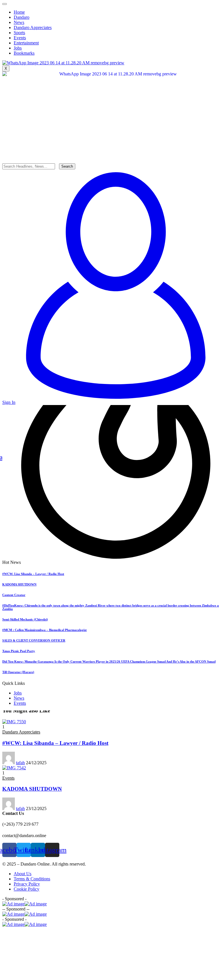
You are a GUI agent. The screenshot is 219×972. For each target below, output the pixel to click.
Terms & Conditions (32, 878)
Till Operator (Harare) (18, 672)
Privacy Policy (27, 883)
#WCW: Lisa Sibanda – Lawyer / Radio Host (33, 574)
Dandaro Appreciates (33, 27)
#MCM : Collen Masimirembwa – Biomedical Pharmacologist (44, 630)
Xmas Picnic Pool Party (18, 651)
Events (20, 703)
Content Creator (13, 595)
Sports (19, 32)
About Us (22, 873)
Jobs (18, 693)
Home (19, 12)
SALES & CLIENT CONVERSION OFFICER (33, 640)
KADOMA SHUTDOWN (19, 584)
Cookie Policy (26, 889)
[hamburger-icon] (4, 4)
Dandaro (21, 17)
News (19, 698)
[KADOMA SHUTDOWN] (14, 767)
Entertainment (26, 42)
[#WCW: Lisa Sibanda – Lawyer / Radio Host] (14, 721)
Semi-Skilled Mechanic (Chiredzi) (25, 619)
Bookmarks (24, 53)
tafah (20, 762)
